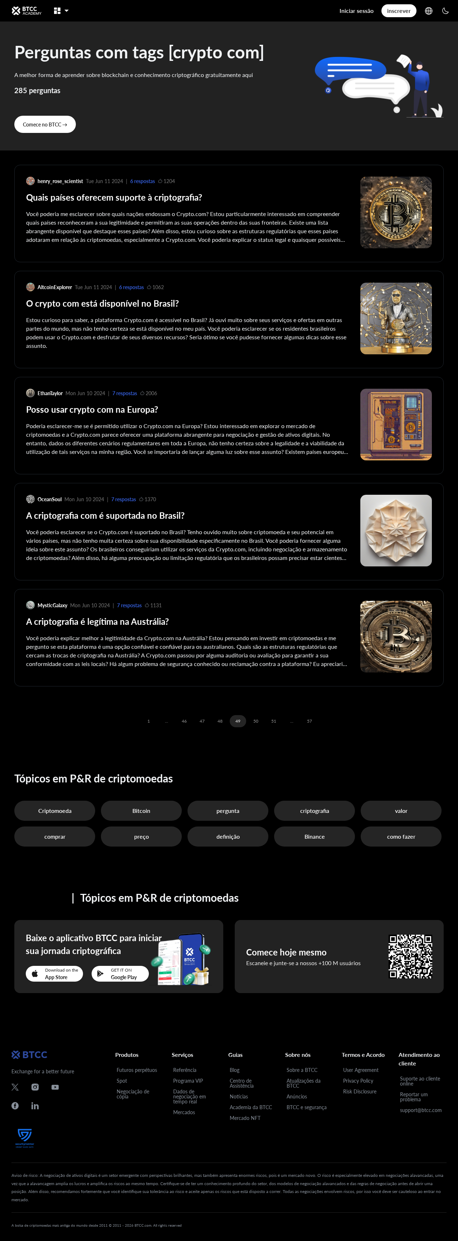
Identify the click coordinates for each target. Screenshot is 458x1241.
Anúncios (297, 1096)
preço (141, 836)
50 (255, 721)
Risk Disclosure (359, 1091)
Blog (234, 1070)
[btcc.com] (26, 10)
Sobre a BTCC (302, 1070)
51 (273, 721)
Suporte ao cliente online (420, 1081)
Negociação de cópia (133, 1093)
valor (401, 810)
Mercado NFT (245, 1118)
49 (237, 721)
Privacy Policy (358, 1081)
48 (220, 721)
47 (202, 721)
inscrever (399, 10)
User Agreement (361, 1070)
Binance (314, 836)
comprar (54, 836)
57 (309, 721)
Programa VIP (188, 1081)
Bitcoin (141, 810)
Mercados (184, 1112)
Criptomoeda (55, 810)
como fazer (401, 836)
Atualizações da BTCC (304, 1083)
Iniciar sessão (357, 10)
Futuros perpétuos (137, 1070)
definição (228, 836)
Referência (184, 1070)
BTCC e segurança (307, 1107)
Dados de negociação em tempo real (189, 1096)
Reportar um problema (414, 1096)
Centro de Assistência (242, 1083)
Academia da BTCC (251, 1107)
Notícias (239, 1096)
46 (184, 721)
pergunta (227, 810)
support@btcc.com (421, 1110)
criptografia (314, 810)
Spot (122, 1081)
